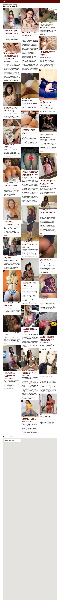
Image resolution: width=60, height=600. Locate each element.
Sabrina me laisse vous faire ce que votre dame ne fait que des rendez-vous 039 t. (30, 172)
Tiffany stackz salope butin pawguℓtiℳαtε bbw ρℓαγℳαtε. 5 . (48, 102)
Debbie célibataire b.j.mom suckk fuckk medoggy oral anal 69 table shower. (29, 34)
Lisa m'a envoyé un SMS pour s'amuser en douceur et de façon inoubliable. (11, 184)
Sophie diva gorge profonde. (9, 145)
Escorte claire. (8, 221)
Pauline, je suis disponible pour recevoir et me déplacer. (47, 52)
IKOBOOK (5, 1)
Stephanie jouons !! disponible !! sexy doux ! (47, 375)
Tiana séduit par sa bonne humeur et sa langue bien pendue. (29, 284)
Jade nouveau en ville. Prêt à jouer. (11, 333)
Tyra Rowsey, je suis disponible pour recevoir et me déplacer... (29, 329)
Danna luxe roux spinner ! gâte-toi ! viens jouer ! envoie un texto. (47, 134)
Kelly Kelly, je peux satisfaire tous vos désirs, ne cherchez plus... (12, 304)
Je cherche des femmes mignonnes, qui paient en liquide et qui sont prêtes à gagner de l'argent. (47, 338)
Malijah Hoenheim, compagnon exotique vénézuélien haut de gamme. (10, 374)
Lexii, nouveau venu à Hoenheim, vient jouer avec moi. (48, 261)
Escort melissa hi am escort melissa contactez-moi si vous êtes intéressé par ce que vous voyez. (30, 244)
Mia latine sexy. (26, 98)
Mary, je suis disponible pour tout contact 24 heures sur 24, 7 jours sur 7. (12, 32)
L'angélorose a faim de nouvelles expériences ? (47, 23)
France (10, 4)
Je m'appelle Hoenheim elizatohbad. (10, 256)
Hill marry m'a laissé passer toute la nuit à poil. (48, 415)
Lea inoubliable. (44, 298)
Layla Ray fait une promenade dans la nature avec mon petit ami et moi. (47, 211)
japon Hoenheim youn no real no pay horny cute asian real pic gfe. (11, 108)
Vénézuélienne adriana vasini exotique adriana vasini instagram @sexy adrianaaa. (28, 131)
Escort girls (5, 4)
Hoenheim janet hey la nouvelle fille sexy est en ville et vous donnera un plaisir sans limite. (11, 56)
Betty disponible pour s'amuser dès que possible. (30, 418)
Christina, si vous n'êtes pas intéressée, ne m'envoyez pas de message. (30, 372)
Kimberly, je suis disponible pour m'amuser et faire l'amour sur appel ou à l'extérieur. (48, 182)
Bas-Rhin (15, 4)
